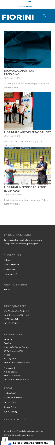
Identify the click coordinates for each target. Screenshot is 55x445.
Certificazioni (9, 269)
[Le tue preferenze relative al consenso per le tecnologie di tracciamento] (5, 440)
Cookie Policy (10, 407)
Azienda (7, 260)
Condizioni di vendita (13, 397)
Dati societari (10, 393)
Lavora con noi (25, 6)
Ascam (7, 289)
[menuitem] (43, 16)
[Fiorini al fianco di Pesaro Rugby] (27, 111)
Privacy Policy (10, 402)
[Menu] (49, 15)
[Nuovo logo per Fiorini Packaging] (27, 49)
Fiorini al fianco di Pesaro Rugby (27, 132)
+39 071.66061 (11, 319)
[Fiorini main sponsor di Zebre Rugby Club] (27, 166)
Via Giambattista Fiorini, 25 (16, 311)
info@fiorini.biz (10, 323)
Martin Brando (27, 435)
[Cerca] (43, 16)
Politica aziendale (11, 265)
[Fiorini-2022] (20, 16)
